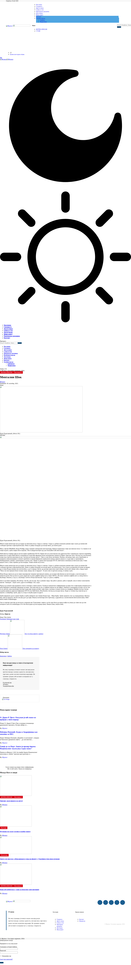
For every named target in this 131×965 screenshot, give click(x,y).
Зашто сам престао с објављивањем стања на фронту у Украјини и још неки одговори (30, 859)
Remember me (6, 956)
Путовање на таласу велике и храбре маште (15, 831)
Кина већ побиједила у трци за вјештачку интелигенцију (19, 889)
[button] (1, 57)
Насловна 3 (18, 372)
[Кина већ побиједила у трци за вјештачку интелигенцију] (16, 884)
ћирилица (3, 656)
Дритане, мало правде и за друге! (11, 801)
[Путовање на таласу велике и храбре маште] (16, 826)
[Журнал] (6, 59)
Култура (3, 828)
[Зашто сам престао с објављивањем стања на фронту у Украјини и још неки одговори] (16, 853)
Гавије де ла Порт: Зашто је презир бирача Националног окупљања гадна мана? (18, 747)
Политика (4, 855)
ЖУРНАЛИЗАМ (6, 372)
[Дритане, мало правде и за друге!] (16, 795)
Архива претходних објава (17, 54)
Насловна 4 (18, 886)
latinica (9, 656)
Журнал (2, 382)
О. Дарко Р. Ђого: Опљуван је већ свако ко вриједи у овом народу (18, 718)
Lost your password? (6, 959)
